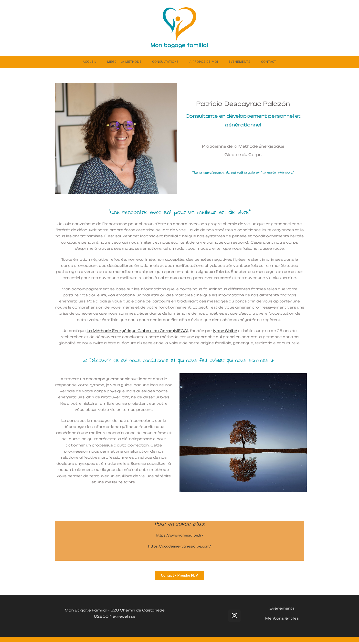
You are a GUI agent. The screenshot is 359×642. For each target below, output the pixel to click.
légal (289, 618)
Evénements (282, 608)
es (296, 618)
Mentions (274, 618)
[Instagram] (234, 616)
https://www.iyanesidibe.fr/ (179, 535)
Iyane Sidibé (225, 331)
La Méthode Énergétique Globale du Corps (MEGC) (137, 331)
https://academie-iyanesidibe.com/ (179, 546)
